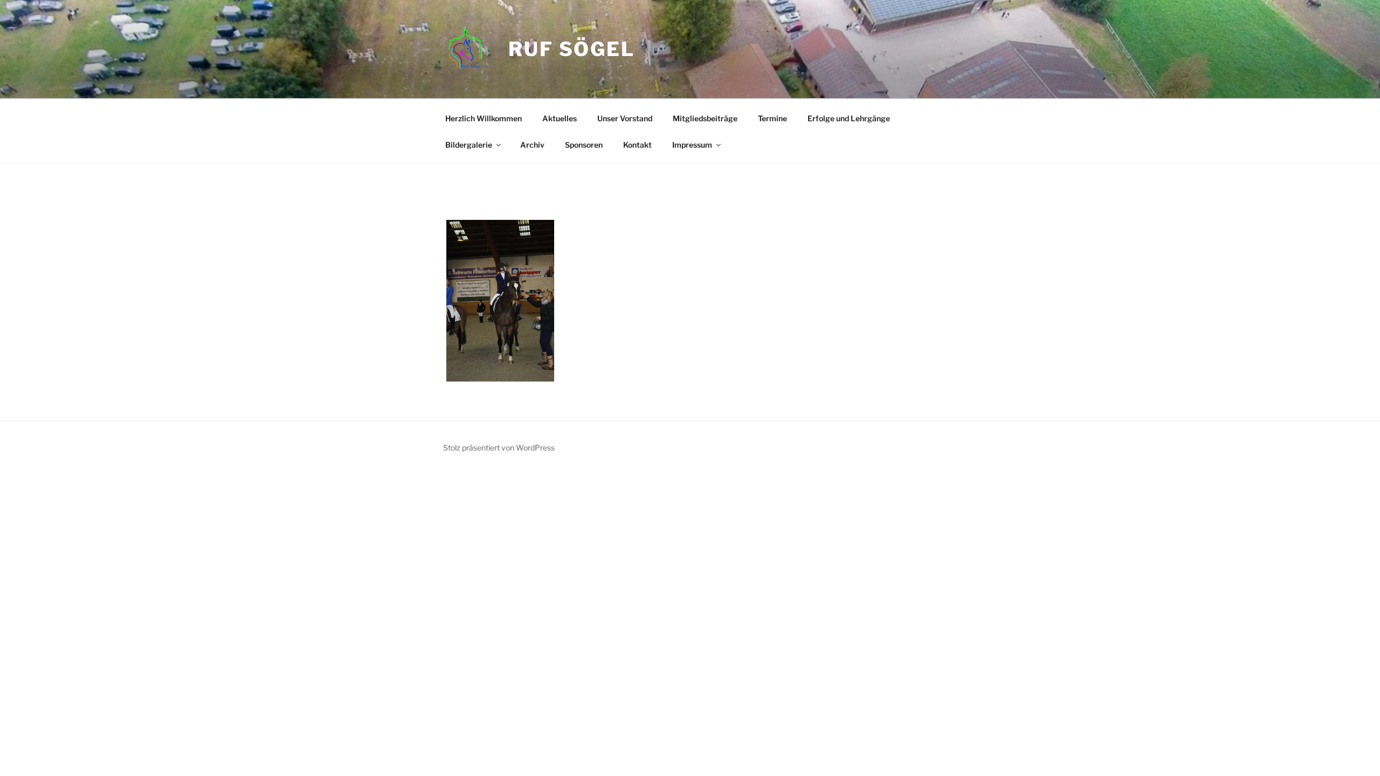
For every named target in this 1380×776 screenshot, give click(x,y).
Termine (772, 118)
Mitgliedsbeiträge (705, 118)
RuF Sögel (571, 49)
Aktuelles (559, 118)
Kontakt (637, 144)
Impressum (692, 144)
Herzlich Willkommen (483, 118)
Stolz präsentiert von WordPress (499, 447)
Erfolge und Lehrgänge (849, 118)
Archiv (532, 144)
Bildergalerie (468, 144)
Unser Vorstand (624, 118)
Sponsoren (584, 144)
